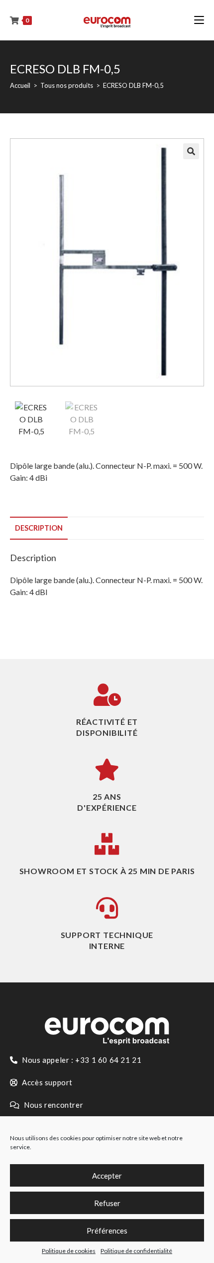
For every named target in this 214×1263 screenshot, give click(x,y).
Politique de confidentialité (136, 1251)
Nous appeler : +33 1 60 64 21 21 (81, 1059)
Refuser (107, 1203)
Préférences (107, 1230)
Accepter (107, 1175)
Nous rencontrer (53, 1104)
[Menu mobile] (199, 20)
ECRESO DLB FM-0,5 (133, 85)
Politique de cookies (69, 1251)
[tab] (107, 528)
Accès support (46, 1082)
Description (39, 528)
